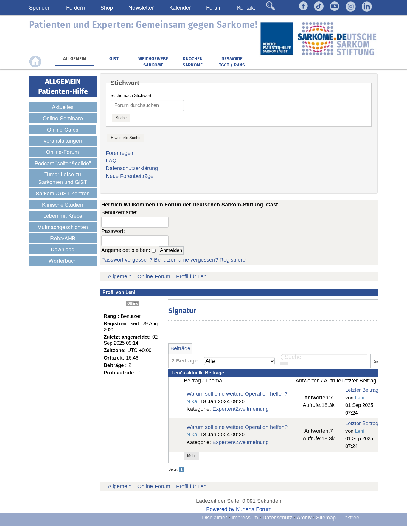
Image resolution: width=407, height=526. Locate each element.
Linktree (349, 517)
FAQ (111, 161)
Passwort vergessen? (127, 260)
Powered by (220, 509)
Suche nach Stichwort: (132, 95)
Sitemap (326, 517)
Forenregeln (120, 153)
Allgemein (119, 276)
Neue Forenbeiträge (129, 176)
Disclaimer (214, 517)
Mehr (191, 455)
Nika (192, 401)
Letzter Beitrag (361, 390)
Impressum (245, 517)
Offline (132, 303)
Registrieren (234, 260)
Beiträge (180, 348)
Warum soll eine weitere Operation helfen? (237, 394)
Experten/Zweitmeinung (240, 409)
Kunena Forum (253, 509)
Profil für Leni (192, 276)
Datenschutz (278, 517)
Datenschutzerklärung (132, 168)
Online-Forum (153, 276)
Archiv (304, 517)
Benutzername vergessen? (186, 260)
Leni (359, 397)
